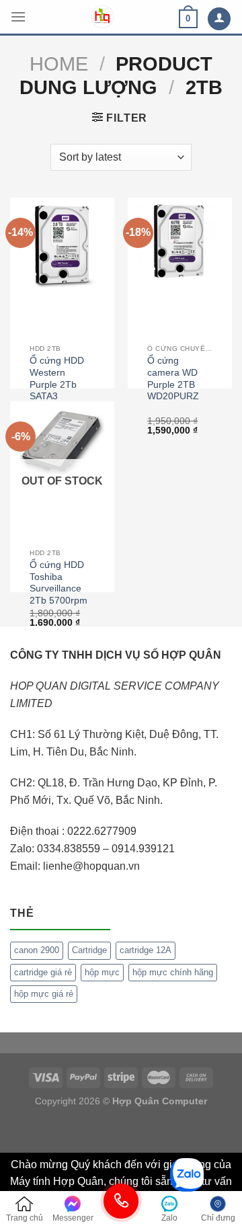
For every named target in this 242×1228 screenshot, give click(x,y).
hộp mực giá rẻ (43, 994)
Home (59, 64)
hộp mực (102, 972)
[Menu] (18, 16)
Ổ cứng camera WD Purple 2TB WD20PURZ (173, 378)
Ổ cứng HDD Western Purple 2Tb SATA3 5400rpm (57, 384)
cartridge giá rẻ (43, 972)
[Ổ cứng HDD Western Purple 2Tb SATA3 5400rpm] (62, 246)
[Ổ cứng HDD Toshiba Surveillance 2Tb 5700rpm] (62, 440)
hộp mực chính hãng (172, 972)
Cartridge (89, 950)
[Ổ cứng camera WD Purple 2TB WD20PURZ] (179, 241)
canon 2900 (36, 950)
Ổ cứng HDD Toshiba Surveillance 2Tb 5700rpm (58, 583)
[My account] (219, 19)
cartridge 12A (145, 950)
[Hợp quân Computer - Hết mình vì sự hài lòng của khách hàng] (102, 17)
